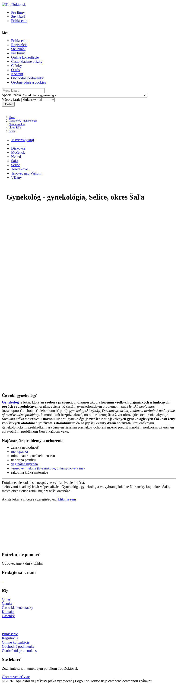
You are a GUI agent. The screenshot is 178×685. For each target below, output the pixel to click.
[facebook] (2, 581)
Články (16, 66)
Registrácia (19, 45)
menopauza (19, 452)
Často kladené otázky (26, 61)
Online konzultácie (25, 57)
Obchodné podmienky (27, 78)
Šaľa (14, 161)
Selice (12, 131)
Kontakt (17, 74)
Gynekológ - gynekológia (23, 120)
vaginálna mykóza (24, 464)
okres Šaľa (15, 127)
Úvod (12, 117)
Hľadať (8, 104)
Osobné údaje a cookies (28, 82)
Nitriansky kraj (17, 124)
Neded (16, 157)
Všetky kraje (11, 99)
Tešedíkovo (19, 169)
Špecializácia (11, 95)
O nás (15, 70)
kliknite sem (67, 499)
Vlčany (16, 177)
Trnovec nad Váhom (26, 173)
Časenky (8, 616)
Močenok (18, 152)
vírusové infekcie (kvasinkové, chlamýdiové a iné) (48, 468)
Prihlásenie (19, 21)
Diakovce (18, 148)
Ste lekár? (18, 17)
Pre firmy (18, 12)
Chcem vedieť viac (16, 677)
